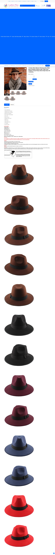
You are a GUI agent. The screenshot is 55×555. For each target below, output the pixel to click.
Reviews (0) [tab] (12, 104)
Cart (16, 1)
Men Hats (33, 85)
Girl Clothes (19, 65)
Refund (32, 1)
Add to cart (34, 79)
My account (24, 1)
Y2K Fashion (38, 65)
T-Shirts (42, 65)
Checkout (19, 1)
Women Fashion (6, 65)
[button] (25, 68)
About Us (13, 1)
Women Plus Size (13, 65)
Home (9, 1)
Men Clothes (24, 65)
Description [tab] (6, 104)
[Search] (34, 6)
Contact (28, 1)
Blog (35, 1)
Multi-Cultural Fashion (31, 65)
